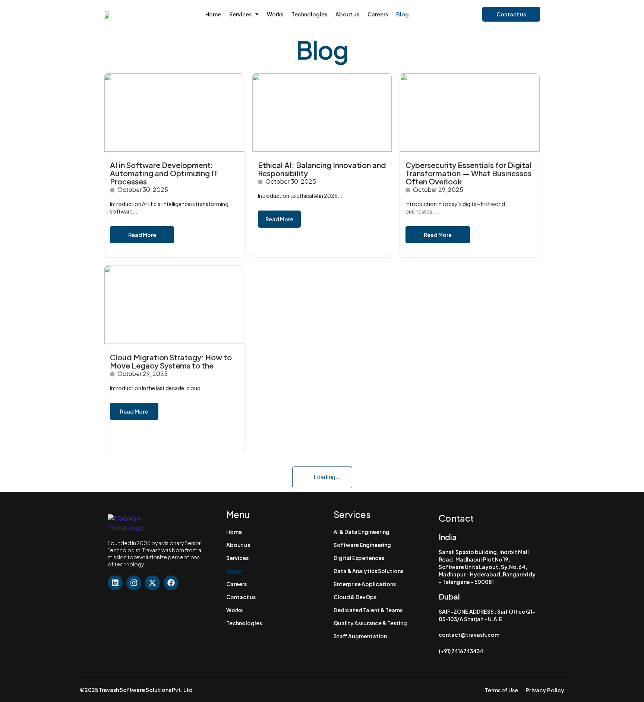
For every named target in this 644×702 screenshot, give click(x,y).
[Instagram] (133, 582)
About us (347, 14)
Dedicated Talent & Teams (368, 610)
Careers (377, 14)
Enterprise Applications (365, 584)
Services (240, 14)
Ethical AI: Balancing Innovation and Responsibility (322, 169)
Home (213, 14)
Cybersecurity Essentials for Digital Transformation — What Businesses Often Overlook (468, 173)
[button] (244, 14)
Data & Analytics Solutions (368, 570)
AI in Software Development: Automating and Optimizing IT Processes (164, 173)
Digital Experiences (359, 557)
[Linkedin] (115, 582)
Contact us (241, 597)
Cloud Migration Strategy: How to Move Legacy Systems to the (171, 361)
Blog (402, 14)
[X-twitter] (152, 582)
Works (275, 14)
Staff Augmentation (360, 636)
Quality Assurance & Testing (370, 623)
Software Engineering (362, 544)
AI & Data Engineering (361, 531)
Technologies (309, 14)
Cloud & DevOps (355, 597)
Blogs (234, 570)
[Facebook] (171, 582)
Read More (142, 234)
